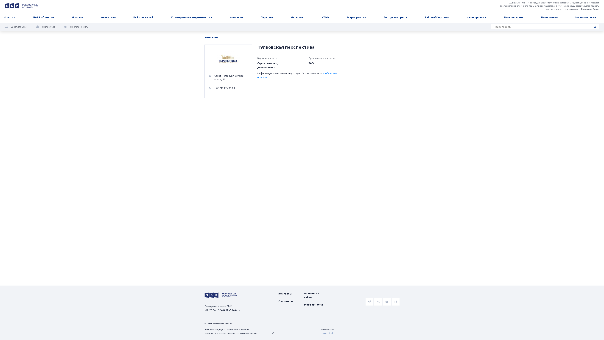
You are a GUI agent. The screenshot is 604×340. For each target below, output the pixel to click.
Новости (9, 17)
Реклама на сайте (311, 295)
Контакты (285, 293)
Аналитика (108, 17)
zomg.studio (328, 333)
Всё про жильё (143, 17)
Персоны (267, 17)
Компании (236, 17)
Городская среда (395, 17)
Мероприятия (356, 17)
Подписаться (48, 26)
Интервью (297, 17)
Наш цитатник (513, 17)
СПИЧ (326, 17)
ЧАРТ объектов (43, 17)
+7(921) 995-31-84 (225, 88)
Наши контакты (585, 17)
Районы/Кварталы (437, 17)
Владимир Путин (590, 9)
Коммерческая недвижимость (191, 17)
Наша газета (549, 17)
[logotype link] (21, 6)
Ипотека (77, 17)
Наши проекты (477, 17)
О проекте (285, 301)
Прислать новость (79, 26)
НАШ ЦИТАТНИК (516, 2)
